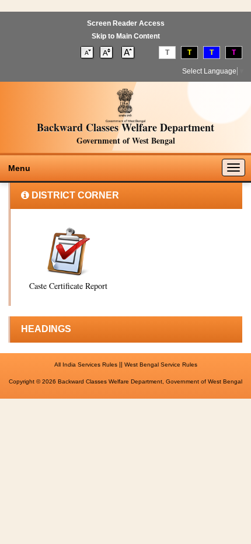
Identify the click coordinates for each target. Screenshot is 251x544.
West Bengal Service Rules (160, 364)
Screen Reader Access (126, 23)
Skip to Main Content (126, 36)
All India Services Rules (85, 364)
